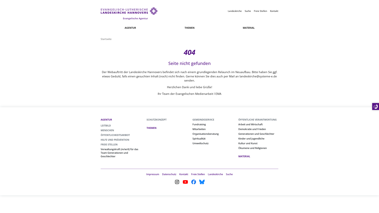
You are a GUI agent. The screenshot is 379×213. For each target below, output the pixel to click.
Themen (190, 27)
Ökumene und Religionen (252, 148)
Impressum (152, 174)
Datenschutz (169, 174)
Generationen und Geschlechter (256, 133)
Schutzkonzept (157, 119)
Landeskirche (215, 174)
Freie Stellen (109, 144)
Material (249, 27)
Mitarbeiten (199, 129)
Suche (229, 174)
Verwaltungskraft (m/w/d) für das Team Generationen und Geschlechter (119, 153)
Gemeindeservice (203, 119)
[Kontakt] (375, 106)
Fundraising (199, 124)
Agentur (130, 27)
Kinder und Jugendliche (251, 138)
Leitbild (106, 125)
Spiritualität (198, 138)
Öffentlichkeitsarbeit (115, 135)
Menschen (107, 130)
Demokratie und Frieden (252, 129)
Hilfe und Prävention (115, 139)
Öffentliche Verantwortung (257, 119)
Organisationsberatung (205, 133)
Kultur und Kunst (247, 143)
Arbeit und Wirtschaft (250, 124)
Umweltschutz (200, 143)
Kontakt (183, 174)
